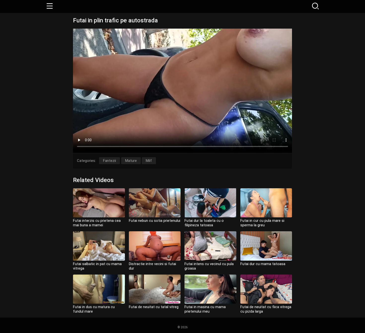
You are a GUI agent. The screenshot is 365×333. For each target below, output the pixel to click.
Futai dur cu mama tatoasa (262, 264)
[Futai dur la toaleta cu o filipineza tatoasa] (210, 202)
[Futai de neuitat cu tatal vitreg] (155, 289)
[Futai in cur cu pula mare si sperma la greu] (266, 202)
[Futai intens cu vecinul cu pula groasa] (210, 245)
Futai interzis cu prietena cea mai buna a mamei (97, 222)
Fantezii (109, 160)
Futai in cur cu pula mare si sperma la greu (262, 222)
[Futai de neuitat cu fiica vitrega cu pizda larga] (266, 289)
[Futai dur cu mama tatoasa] (266, 245)
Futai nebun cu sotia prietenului (154, 220)
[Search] (315, 6)
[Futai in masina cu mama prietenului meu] (210, 289)
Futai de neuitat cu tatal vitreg (154, 307)
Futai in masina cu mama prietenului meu (205, 309)
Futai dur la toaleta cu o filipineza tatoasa (204, 222)
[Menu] (50, 6)
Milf (149, 160)
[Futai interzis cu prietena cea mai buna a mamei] (99, 202)
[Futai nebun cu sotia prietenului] (155, 202)
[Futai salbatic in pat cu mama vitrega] (99, 245)
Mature (131, 160)
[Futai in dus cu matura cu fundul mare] (99, 289)
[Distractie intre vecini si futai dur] (155, 245)
